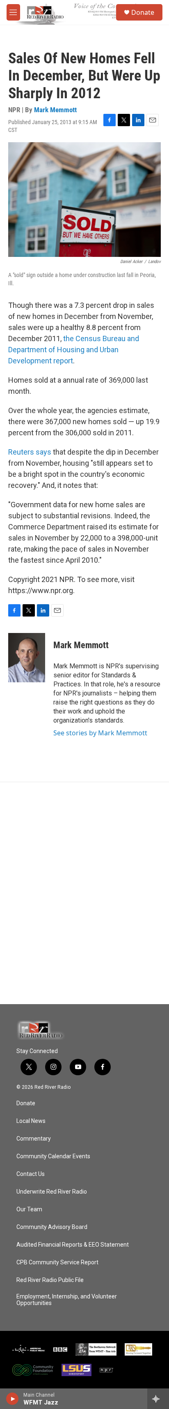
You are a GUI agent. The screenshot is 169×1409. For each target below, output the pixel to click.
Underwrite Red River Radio (51, 1192)
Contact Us (30, 1174)
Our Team (29, 1209)
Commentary (33, 1139)
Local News (31, 1121)
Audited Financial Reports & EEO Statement (72, 1245)
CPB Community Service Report (57, 1262)
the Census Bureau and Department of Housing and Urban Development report (73, 349)
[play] (12, 1399)
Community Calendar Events (53, 1156)
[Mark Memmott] (26, 657)
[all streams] (158, 1398)
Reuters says (29, 452)
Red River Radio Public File (50, 1280)
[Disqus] (84, 893)
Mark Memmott (55, 110)
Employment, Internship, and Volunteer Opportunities (66, 1300)
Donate (142, 12)
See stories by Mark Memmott (100, 732)
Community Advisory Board (51, 1227)
